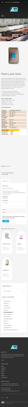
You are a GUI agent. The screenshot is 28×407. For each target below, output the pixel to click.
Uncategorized (7, 327)
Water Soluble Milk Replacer (10, 329)
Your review (5, 200)
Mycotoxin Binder (8, 318)
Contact (2, 375)
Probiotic (6, 323)
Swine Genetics (7, 325)
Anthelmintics (7, 301)
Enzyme (6, 310)
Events (2, 371)
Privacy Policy (4, 377)
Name (4, 209)
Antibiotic (6, 303)
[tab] (5, 181)
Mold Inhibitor (7, 316)
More (2, 360)
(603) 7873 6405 (16, 2)
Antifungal (6, 305)
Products (3, 369)
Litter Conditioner (8, 314)
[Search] (24, 291)
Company (3, 368)
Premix (5, 321)
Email (3, 212)
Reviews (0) (6, 181)
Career (2, 373)
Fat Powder (5, 174)
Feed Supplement (10, 172)
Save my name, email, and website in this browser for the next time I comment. (13, 217)
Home (2, 366)
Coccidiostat (7, 307)
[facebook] (2, 2)
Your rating (4, 196)
